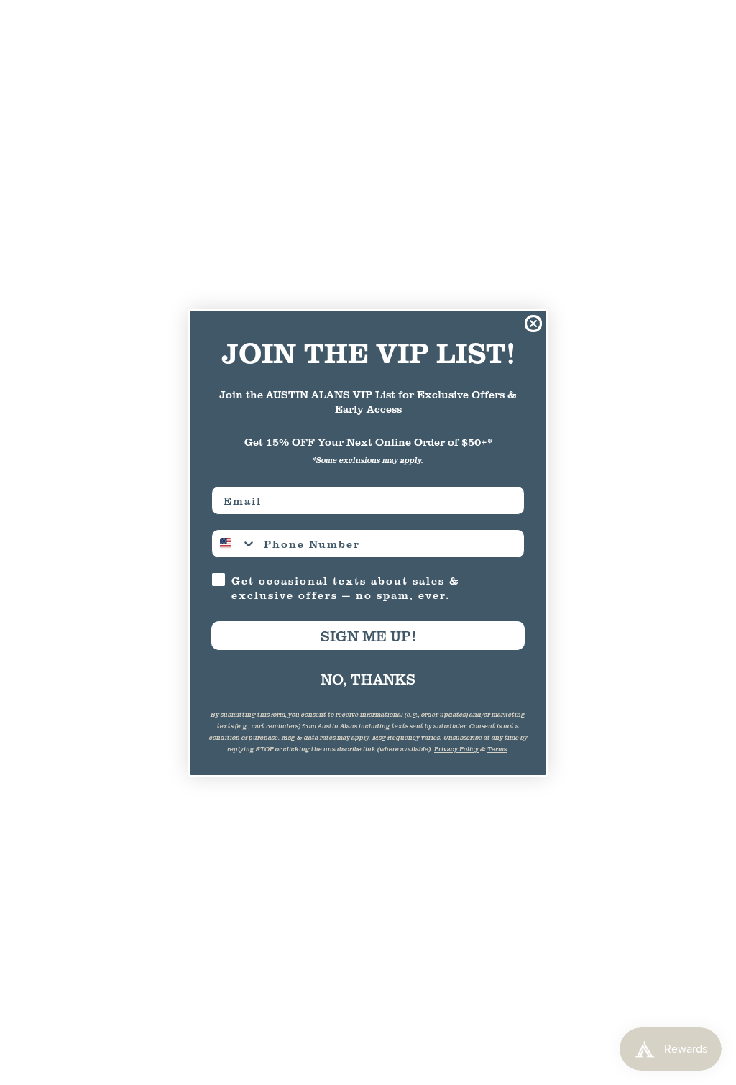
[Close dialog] (533, 323)
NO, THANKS (368, 679)
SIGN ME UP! (368, 636)
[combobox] (234, 543)
